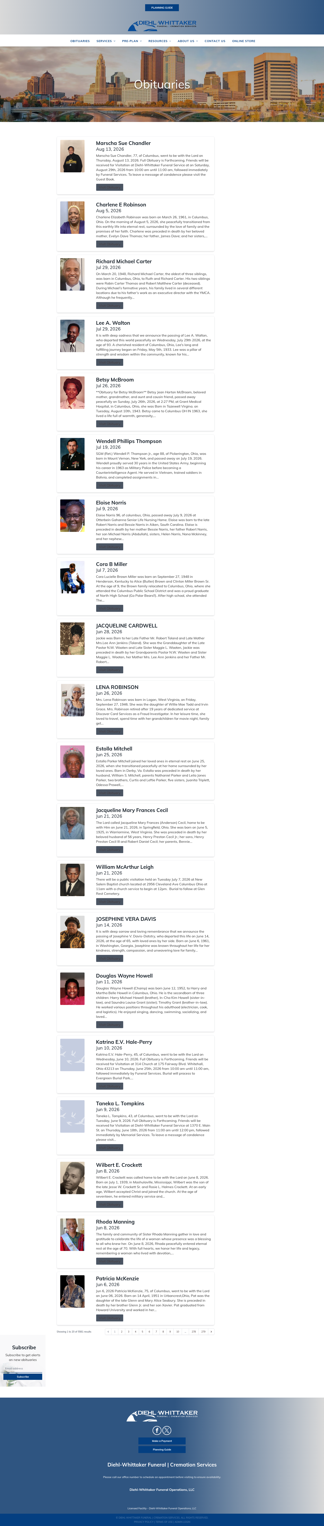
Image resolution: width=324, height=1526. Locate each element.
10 (177, 1331)
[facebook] (157, 1431)
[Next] (211, 1331)
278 (194, 1331)
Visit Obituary (109, 187)
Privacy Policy (144, 1521)
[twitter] (166, 1431)
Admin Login (182, 1521)
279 (203, 1331)
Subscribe (23, 1376)
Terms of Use (164, 1521)
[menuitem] (80, 41)
